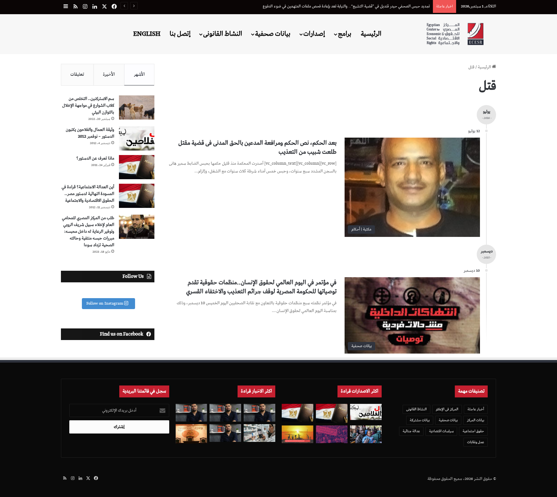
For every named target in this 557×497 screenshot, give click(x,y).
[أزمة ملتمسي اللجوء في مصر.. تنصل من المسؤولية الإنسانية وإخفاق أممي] (366, 434)
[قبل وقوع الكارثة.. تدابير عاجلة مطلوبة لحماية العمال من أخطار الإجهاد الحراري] (297, 434)
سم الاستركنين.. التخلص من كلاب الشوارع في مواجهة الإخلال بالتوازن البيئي (88, 105)
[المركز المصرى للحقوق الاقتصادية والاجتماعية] (455, 34)
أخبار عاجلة (475, 409)
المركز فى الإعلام (447, 409)
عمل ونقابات (475, 442)
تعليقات (77, 74)
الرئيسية (371, 34)
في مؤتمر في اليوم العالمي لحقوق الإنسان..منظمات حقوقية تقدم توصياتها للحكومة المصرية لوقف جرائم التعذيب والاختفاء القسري (261, 287)
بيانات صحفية (272, 34)
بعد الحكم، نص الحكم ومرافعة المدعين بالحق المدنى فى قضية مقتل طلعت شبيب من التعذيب (257, 147)
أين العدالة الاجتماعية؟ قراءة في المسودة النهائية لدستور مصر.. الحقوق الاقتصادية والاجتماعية (88, 194)
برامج (344, 34)
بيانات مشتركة (420, 420)
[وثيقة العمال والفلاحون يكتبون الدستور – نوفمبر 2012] (136, 138)
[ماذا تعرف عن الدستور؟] (136, 167)
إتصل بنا (180, 34)
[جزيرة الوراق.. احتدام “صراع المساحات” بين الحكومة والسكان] (331, 434)
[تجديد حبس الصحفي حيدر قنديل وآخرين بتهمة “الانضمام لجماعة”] (259, 413)
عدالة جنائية (411, 431)
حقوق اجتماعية (473, 431)
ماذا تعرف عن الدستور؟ (95, 158)
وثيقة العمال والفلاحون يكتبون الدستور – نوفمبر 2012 (90, 133)
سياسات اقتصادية (441, 431)
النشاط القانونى (222, 34)
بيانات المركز (475, 420)
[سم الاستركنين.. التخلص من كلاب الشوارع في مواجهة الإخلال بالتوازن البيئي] (136, 107)
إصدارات (314, 34)
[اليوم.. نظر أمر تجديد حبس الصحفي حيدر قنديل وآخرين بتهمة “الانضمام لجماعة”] (225, 413)
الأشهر (139, 74)
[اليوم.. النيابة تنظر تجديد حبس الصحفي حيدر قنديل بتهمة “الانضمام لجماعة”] (225, 433)
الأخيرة (109, 74)
